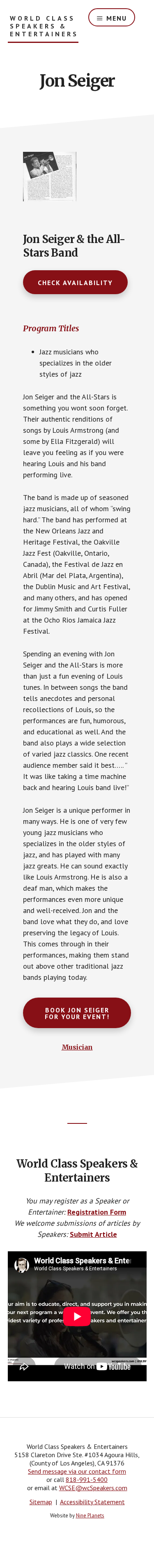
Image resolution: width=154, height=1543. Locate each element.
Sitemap (41, 1502)
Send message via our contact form (77, 1471)
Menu (116, 18)
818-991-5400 (87, 1479)
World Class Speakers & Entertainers (44, 26)
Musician (77, 1047)
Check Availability (75, 282)
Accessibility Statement (92, 1502)
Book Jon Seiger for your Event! (77, 1013)
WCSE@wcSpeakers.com (93, 1488)
